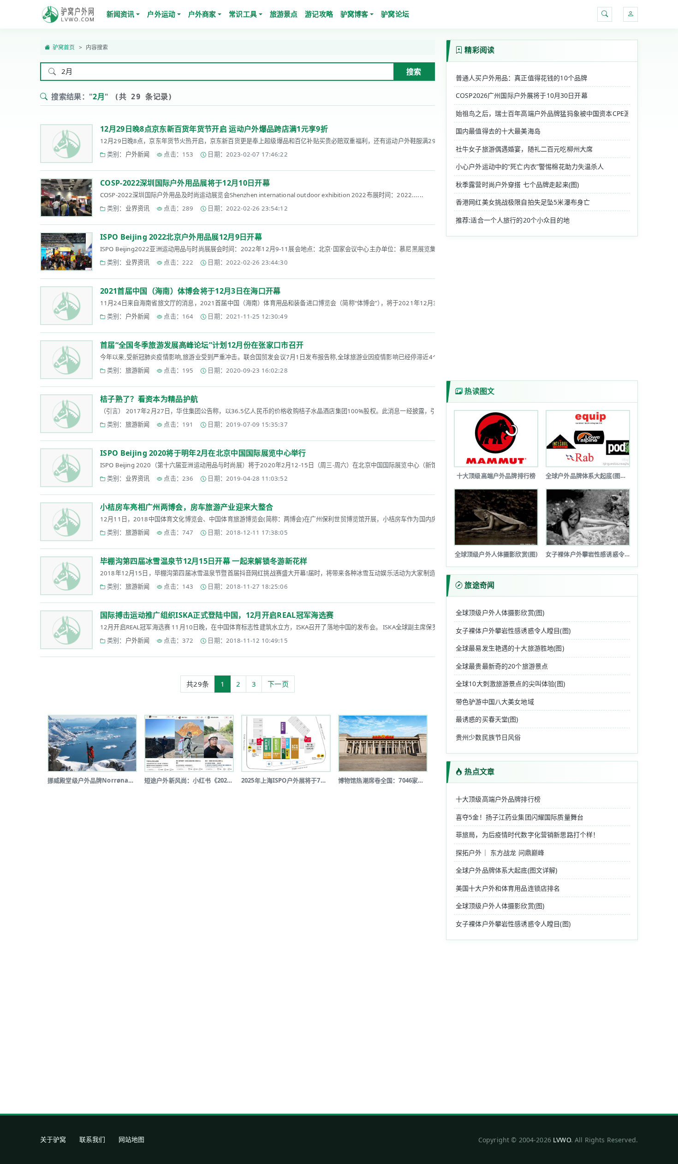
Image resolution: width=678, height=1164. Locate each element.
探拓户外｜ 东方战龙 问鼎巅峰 (500, 852)
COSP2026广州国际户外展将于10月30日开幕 (522, 95)
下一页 (278, 683)
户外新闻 (137, 154)
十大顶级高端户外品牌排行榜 (498, 799)
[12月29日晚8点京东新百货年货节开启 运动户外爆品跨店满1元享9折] (66, 143)
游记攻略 (319, 13)
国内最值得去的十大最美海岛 (498, 131)
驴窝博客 (354, 13)
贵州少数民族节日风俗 (488, 737)
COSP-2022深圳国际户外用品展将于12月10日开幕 (185, 183)
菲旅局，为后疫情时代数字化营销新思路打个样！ (527, 834)
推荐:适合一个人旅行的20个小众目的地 (513, 220)
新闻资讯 (121, 13)
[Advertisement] (237, 824)
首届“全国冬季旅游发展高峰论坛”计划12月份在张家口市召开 (201, 345)
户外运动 (161, 13)
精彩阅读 (479, 50)
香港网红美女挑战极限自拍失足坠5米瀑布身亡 (523, 202)
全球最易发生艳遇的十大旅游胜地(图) (510, 648)
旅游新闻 (137, 370)
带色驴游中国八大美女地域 (495, 701)
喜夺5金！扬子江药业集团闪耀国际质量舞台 (519, 817)
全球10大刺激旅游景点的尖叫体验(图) (510, 683)
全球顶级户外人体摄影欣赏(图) (500, 612)
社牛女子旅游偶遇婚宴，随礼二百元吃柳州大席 (524, 149)
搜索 (413, 71)
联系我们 (92, 1139)
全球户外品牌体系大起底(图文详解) (507, 870)
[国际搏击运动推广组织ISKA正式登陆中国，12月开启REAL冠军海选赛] (66, 629)
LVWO (562, 1139)
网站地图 (132, 1139)
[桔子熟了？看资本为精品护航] (66, 413)
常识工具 (243, 13)
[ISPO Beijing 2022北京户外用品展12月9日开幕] (66, 251)
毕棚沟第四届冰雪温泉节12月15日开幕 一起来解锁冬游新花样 (204, 561)
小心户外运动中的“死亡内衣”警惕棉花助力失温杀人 (530, 166)
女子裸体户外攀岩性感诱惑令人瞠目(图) (513, 630)
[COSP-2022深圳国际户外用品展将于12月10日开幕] (66, 197)
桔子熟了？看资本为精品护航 (149, 399)
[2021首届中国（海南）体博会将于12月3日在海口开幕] (66, 305)
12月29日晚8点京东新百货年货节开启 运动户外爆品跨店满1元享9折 (214, 129)
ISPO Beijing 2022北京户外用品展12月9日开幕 (181, 237)
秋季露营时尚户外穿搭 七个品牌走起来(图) (517, 184)
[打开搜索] (604, 14)
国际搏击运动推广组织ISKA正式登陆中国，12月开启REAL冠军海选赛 (216, 615)
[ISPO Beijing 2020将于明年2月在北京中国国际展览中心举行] (66, 467)
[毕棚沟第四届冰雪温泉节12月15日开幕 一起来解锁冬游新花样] (66, 575)
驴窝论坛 (395, 13)
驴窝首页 (64, 47)
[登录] (630, 14)
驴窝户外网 (67, 14)
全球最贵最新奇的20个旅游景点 (502, 666)
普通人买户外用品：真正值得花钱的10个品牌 (521, 77)
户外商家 (202, 13)
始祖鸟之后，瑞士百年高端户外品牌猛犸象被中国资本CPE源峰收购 (542, 113)
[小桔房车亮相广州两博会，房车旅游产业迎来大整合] (66, 521)
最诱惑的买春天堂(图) (487, 719)
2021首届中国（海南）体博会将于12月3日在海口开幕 (190, 291)
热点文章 (479, 771)
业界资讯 (137, 208)
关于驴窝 (53, 1139)
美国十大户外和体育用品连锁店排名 (508, 888)
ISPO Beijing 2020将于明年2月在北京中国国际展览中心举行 (203, 453)
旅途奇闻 (479, 585)
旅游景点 (284, 13)
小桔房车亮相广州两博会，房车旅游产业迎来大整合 (186, 507)
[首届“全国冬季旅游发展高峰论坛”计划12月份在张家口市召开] (66, 359)
